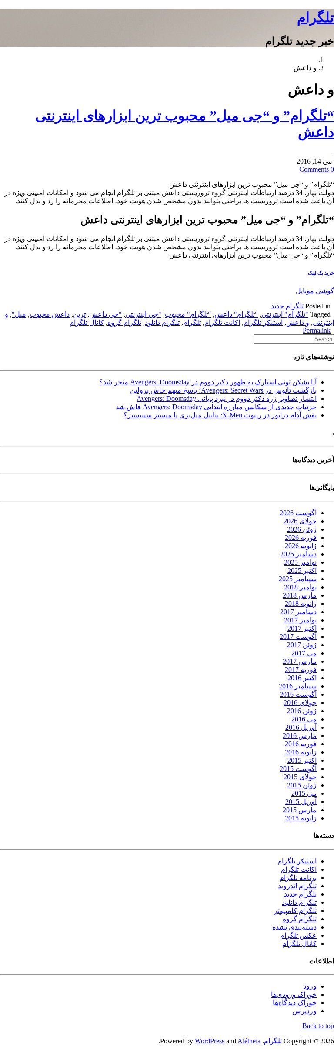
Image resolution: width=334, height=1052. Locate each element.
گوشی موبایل (315, 290)
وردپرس (304, 1011)
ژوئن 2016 (302, 711)
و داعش (297, 322)
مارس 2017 (300, 661)
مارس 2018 (300, 595)
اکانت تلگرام (222, 322)
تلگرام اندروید (297, 886)
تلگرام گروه (124, 322)
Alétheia (249, 1041)
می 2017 (304, 653)
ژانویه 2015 (301, 818)
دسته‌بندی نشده (294, 927)
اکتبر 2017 (302, 628)
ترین (79, 314)
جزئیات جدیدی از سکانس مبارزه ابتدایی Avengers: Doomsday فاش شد (216, 406)
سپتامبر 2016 (298, 686)
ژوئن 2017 (302, 644)
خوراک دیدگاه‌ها (295, 1002)
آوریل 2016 (301, 727)
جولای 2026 (300, 521)
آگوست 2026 (298, 512)
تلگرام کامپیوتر (295, 910)
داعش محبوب (50, 314)
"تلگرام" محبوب (188, 314)
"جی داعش (105, 314)
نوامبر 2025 (300, 562)
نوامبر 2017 (300, 620)
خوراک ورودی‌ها (294, 994)
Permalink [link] (317, 330)
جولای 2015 (300, 777)
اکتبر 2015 (302, 760)
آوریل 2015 (301, 801)
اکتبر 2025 (302, 570)
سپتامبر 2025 (298, 578)
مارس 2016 (300, 735)
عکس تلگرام (298, 935)
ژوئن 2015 (302, 785)
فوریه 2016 (301, 744)
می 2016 (304, 719)
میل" (19, 314)
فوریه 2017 (301, 669)
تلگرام (315, 17)
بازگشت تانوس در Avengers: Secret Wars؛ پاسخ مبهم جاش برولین (223, 390)
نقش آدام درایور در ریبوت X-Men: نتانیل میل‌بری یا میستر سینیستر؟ (220, 415)
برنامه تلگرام (298, 877)
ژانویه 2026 (301, 545)
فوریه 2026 (301, 537)
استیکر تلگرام (263, 322)
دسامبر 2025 (298, 554)
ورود (310, 986)
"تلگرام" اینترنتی (284, 314)
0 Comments (316, 169)
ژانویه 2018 (301, 603)
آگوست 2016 (298, 694)
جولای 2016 (300, 702)
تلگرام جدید (287, 306)
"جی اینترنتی (143, 314)
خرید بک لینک (321, 272)
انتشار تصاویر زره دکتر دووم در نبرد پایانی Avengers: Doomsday (227, 398)
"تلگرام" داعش (236, 314)
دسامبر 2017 (298, 611)
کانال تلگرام (87, 322)
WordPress (209, 1041)
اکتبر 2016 (302, 677)
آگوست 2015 (298, 768)
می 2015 (304, 793)
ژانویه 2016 (301, 752)
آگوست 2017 (298, 636)
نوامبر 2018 (300, 587)
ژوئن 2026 (302, 529)
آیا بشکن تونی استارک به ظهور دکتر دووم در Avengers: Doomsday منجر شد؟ (208, 382)
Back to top (318, 1025)
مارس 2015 (300, 810)
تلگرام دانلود (162, 322)
